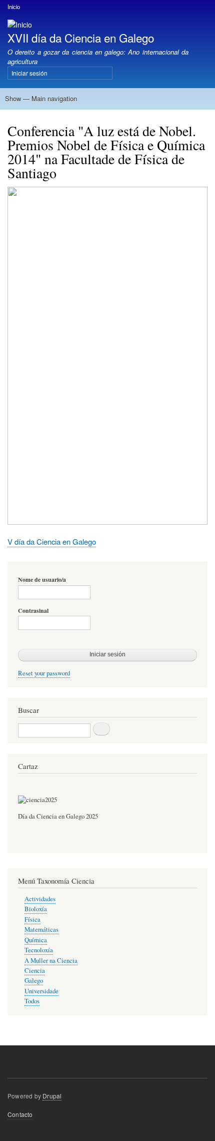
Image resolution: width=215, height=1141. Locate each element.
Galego (33, 980)
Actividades (40, 899)
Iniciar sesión (30, 73)
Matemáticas (41, 929)
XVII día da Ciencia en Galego (81, 38)
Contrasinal (33, 611)
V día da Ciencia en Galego (52, 541)
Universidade (41, 991)
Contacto (20, 1114)
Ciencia (34, 970)
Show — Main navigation (41, 98)
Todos (32, 1001)
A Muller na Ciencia (51, 960)
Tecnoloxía (38, 950)
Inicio (14, 7)
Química (35, 940)
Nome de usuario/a (42, 580)
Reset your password (44, 673)
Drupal (52, 1095)
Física (32, 919)
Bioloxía (35, 909)
